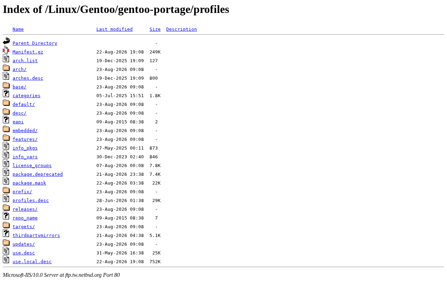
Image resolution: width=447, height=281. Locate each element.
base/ (20, 86)
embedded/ (25, 130)
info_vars (25, 156)
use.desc (24, 252)
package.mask (29, 183)
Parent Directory (35, 43)
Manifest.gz (28, 52)
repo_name (25, 218)
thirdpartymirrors (36, 235)
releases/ (25, 209)
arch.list (25, 60)
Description (181, 29)
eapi (18, 121)
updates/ (24, 244)
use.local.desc (32, 261)
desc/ (20, 113)
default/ (24, 104)
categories (27, 95)
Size (155, 29)
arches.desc (28, 78)
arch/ (20, 69)
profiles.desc (31, 200)
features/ (25, 139)
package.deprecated (38, 174)
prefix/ (22, 191)
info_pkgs (25, 148)
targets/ (24, 226)
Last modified (114, 29)
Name (18, 29)
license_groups (32, 165)
